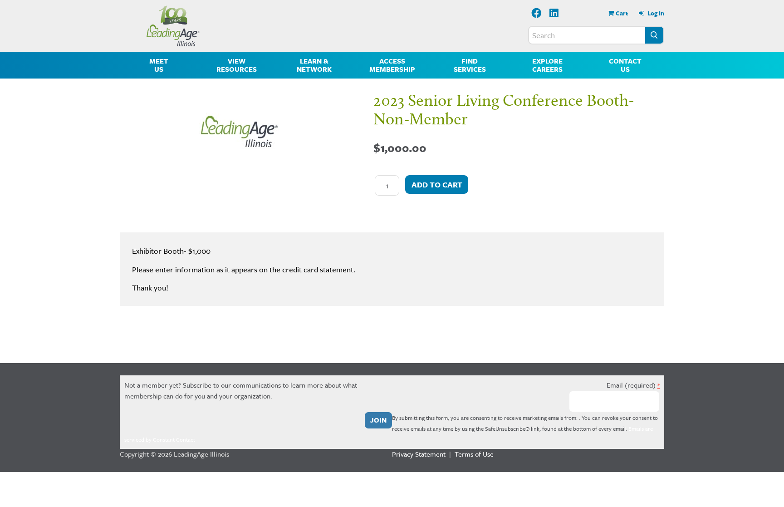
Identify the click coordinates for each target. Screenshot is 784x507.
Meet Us (158, 65)
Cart (622, 13)
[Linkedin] (554, 14)
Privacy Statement (419, 454)
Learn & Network (314, 65)
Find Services (470, 65)
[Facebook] (536, 14)
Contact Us (625, 65)
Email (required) (633, 385)
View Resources (236, 65)
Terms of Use (474, 454)
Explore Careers (547, 65)
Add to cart (437, 184)
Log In (655, 13)
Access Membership (392, 65)
